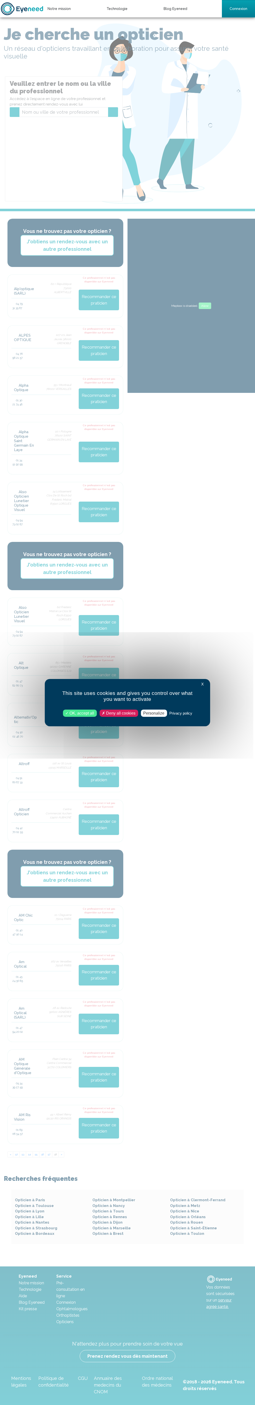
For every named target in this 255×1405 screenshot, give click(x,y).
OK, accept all (81, 713)
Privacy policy (180, 713)
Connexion (238, 9)
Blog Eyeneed (175, 9)
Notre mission (59, 9)
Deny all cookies (120, 713)
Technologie (117, 9)
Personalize (153, 713)
